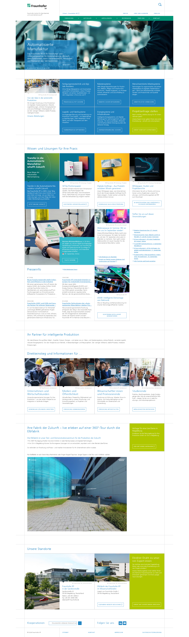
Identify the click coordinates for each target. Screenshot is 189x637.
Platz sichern (70, 260)
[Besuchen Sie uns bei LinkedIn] (120, 623)
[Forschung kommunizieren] (77, 372)
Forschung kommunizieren (74, 409)
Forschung (69, 18)
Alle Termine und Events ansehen (144, 261)
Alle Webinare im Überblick (108, 257)
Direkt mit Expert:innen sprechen (147, 604)
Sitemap (65, 632)
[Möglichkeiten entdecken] (147, 372)
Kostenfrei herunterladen (74, 204)
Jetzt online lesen (36, 204)
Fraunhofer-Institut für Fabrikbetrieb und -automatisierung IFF (38, 14)
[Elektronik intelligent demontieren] (112, 279)
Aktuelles (87, 18)
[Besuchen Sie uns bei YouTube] (124, 623)
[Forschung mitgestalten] (112, 372)
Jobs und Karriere (141, 13)
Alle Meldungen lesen (70, 269)
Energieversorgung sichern (110, 130)
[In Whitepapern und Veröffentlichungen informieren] (147, 167)
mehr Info (66, 65)
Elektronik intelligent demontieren (112, 315)
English (157, 13)
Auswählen (80, 623)
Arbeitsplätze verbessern (144, 102)
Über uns (141, 18)
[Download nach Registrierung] (112, 167)
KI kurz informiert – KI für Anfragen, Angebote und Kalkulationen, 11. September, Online (147, 250)
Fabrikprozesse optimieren (74, 130)
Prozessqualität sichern (73, 102)
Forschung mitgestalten (109, 409)
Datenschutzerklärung (152, 632)
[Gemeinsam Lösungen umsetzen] (42, 372)
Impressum (119, 632)
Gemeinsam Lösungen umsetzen (41, 409)
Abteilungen (107, 18)
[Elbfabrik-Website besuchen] (112, 568)
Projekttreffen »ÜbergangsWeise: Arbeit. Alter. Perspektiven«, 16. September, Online (147, 256)
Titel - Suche (160, 4)
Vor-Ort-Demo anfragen (143, 446)
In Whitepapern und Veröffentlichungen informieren (147, 203)
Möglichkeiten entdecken (144, 409)
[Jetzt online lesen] (42, 167)
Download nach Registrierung (111, 204)
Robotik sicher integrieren (109, 102)
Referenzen (126, 18)
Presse (125, 13)
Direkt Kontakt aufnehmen (145, 130)
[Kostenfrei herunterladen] (77, 167)
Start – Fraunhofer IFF (71, 13)
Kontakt (156, 18)
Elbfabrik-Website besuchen (110, 604)
